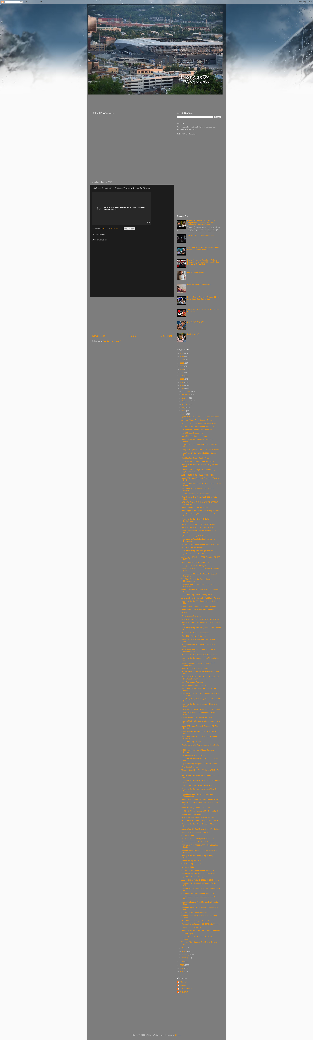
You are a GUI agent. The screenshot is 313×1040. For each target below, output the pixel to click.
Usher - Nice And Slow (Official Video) (196, 562)
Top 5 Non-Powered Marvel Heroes (195, 554)
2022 (182, 366)
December (186, 391)
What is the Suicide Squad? (192, 547)
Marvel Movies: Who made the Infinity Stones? (199, 873)
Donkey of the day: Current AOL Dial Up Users (199, 655)
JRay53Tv (184, 985)
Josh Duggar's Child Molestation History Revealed (200, 511)
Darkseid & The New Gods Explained (195, 668)
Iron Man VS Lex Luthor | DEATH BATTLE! (197, 839)
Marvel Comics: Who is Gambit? (193, 755)
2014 (182, 962)
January (185, 958)
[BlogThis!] (127, 228)
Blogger (178, 1035)
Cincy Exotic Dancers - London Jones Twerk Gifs (200, 544)
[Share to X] (129, 228)
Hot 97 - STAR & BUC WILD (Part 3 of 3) (197, 527)
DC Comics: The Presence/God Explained (197, 817)
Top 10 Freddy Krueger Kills (192, 433)
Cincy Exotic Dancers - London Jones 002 (197, 426)
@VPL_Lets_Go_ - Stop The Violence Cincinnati (200, 417)
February (186, 955)
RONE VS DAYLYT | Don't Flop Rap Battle (197, 461)
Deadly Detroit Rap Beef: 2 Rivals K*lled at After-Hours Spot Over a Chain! (203, 298)
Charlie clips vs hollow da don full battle (196, 718)
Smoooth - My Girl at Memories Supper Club (198, 423)
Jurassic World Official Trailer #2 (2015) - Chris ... (200, 829)
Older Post (166, 336)
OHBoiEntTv (184, 992)
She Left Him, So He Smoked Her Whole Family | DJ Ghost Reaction (203, 248)
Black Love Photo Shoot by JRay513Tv (196, 832)
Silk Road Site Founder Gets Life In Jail (196, 430)
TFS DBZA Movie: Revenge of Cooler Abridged (199, 811)
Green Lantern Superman (191, 616)
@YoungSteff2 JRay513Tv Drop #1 (195, 536)
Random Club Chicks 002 (191, 927)
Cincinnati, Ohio (187, 835)
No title (184, 613)
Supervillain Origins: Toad (191, 742)
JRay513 (183, 982)
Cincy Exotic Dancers (189, 767)
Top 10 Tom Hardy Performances (194, 685)
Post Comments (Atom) (112, 341)
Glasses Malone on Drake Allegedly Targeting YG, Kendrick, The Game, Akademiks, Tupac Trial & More (201, 223)
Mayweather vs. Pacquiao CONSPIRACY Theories (200, 924)
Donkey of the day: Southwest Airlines (196, 633)
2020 (182, 373)
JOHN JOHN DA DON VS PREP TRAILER (197, 610)
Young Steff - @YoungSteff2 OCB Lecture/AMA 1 (200, 450)
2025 (182, 356)
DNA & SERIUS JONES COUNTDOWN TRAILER (200, 821)
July (183, 408)
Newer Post (98, 336)
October (185, 398)
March (184, 951)
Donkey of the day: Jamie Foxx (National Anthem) (200, 930)
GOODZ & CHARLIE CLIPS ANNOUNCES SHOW (200, 619)
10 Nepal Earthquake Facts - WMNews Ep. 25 (199, 842)
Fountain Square (187, 934)
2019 (182, 376)
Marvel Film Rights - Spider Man (193, 636)
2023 (182, 363)
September (186, 401)
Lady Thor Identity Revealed (192, 682)
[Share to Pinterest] (134, 228)
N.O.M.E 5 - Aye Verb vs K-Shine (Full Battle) (198, 524)
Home (132, 336)
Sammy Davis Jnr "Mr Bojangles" (194, 566)
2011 (182, 971)
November (186, 395)
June (184, 411)
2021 (182, 369)
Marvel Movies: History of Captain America (197, 921)
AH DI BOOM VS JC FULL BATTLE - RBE (197, 475)
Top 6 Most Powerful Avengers (193, 877)
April (184, 948)
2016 (182, 385)
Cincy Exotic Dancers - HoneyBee (194, 912)
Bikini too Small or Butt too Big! (199, 285)
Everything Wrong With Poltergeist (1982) (197, 551)
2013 (182, 965)
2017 (182, 382)
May (184, 414)
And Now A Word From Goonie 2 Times (196, 420)
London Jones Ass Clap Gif (191, 814)
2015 (182, 389)
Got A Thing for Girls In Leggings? (194, 436)
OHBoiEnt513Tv (186, 989)
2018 (182, 379)
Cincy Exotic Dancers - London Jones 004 (197, 870)
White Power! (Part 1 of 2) (191, 861)
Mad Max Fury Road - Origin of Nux (195, 458)
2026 (182, 353)
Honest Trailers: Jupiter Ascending (194, 507)
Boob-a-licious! (193, 334)
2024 (182, 360)
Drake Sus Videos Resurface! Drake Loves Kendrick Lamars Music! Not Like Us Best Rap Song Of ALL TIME (203, 262)
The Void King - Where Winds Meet (200, 235)
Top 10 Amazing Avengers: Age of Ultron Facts (199, 764)
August (185, 404)
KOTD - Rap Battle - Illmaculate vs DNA (196, 786)
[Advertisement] (134, 100)
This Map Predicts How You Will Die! (195, 494)
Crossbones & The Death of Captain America (198, 606)
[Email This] (125, 228)
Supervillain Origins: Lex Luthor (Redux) (196, 595)
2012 (182, 968)
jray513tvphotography (195, 272)
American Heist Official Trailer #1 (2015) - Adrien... (200, 598)
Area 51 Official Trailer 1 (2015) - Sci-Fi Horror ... (200, 880)
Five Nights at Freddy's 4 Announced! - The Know (200, 709)
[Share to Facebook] (132, 228)
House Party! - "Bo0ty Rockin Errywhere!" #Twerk (200, 799)
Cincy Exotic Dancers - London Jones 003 (197, 894)
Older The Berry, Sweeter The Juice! (195, 808)
